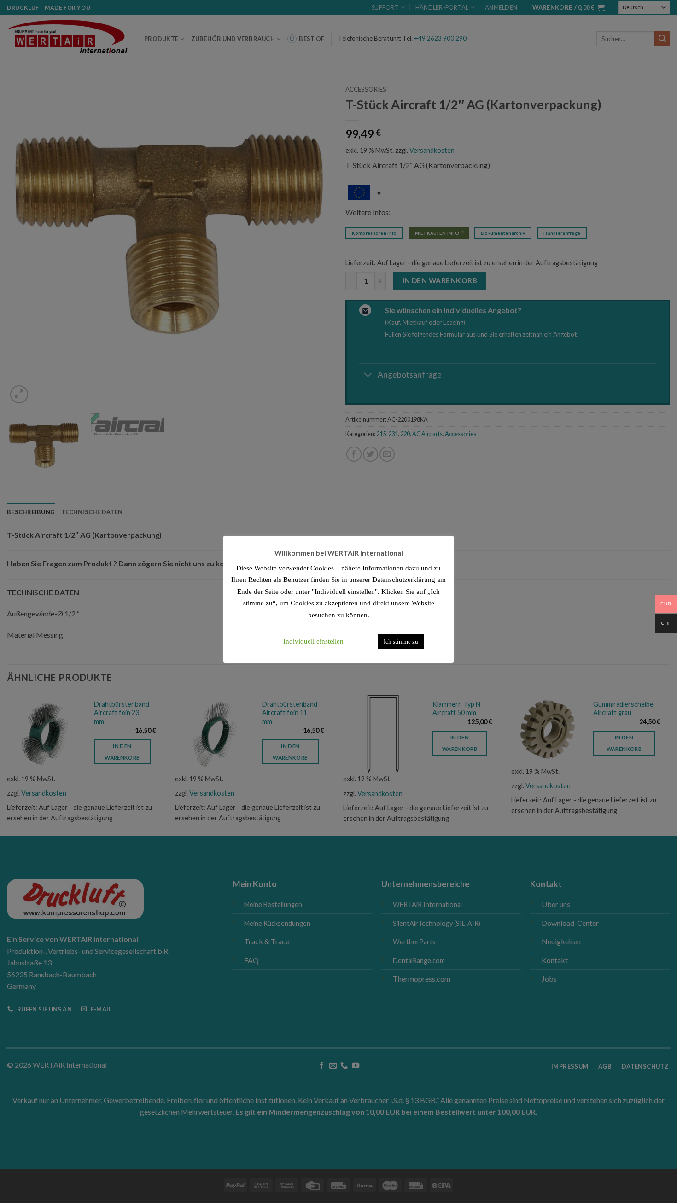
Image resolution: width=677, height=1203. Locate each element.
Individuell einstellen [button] (313, 641)
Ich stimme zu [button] (401, 641)
